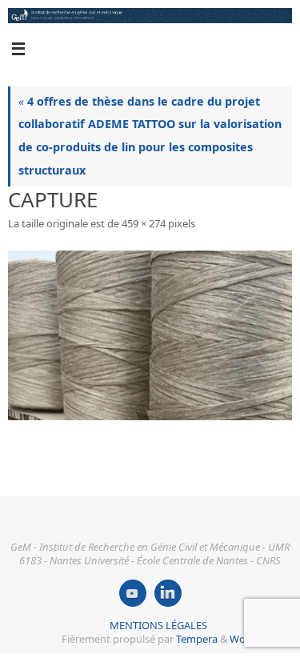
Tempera (197, 639)
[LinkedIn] (168, 593)
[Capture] (150, 335)
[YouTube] (132, 593)
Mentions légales (158, 625)
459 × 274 (144, 223)
